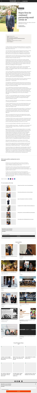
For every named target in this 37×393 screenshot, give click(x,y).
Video (20, 322)
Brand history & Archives (4, 321)
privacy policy (8, 234)
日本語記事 (2, 306)
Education (21, 338)
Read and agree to (6, 234)
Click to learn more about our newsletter (6, 385)
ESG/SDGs (21, 258)
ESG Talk (2, 290)
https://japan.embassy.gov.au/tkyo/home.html (17, 38)
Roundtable (21, 274)
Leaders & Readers (21, 8)
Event (2, 337)
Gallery (20, 305)
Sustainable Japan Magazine (23, 289)
